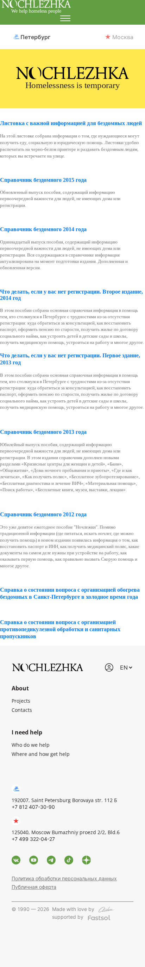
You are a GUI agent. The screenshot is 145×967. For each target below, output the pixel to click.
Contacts (22, 710)
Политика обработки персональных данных (64, 878)
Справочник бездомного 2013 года (43, 432)
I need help (27, 732)
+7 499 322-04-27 (33, 839)
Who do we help (31, 744)
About (20, 688)
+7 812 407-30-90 (33, 807)
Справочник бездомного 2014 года (43, 229)
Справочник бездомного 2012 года (43, 514)
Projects (21, 700)
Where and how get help (41, 754)
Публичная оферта (34, 887)
